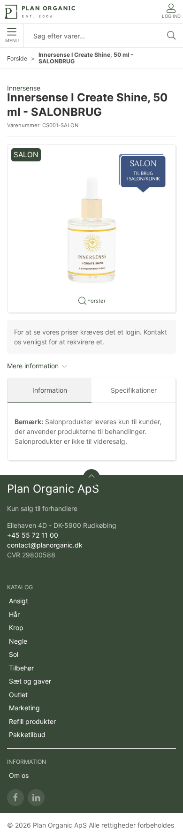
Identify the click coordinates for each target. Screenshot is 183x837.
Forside (17, 58)
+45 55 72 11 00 (32, 535)
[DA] (40, 11)
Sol (13, 654)
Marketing (24, 708)
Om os (19, 775)
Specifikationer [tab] (134, 390)
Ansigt (18, 601)
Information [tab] (49, 390)
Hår (14, 614)
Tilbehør (21, 668)
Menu (12, 40)
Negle (18, 641)
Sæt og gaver (30, 681)
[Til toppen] (91, 477)
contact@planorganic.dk (45, 545)
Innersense (23, 88)
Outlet (18, 695)
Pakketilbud (27, 734)
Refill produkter (32, 721)
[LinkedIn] (36, 797)
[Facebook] (15, 797)
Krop (16, 628)
